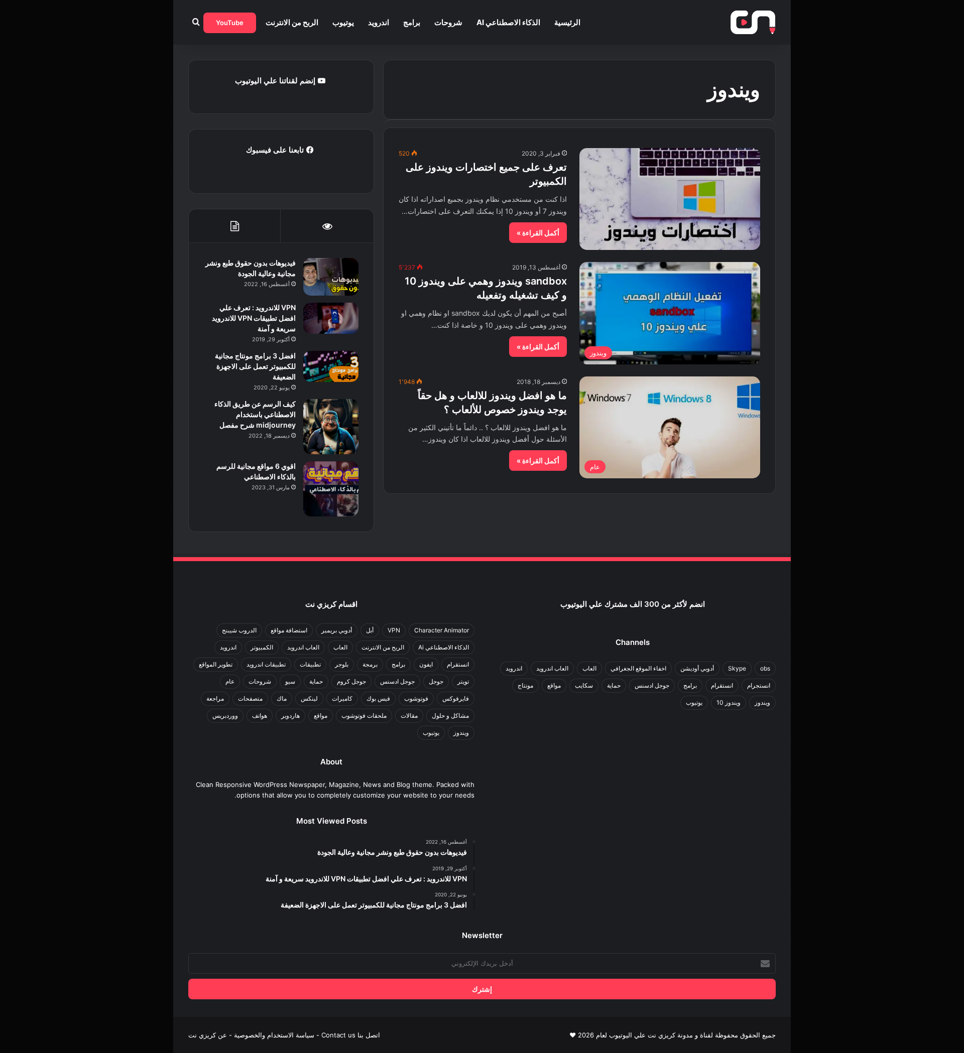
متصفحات (250, 698)
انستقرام (722, 685)
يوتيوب (343, 22)
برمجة (370, 664)
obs (765, 668)
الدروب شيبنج (239, 630)
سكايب (584, 685)
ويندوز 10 (728, 702)
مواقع (554, 685)
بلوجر (341, 664)
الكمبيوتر (262, 647)
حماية (614, 685)
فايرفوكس (455, 698)
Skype (737, 668)
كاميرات (342, 698)
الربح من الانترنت (292, 22)
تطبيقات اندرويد (266, 664)
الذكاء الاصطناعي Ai (508, 22)
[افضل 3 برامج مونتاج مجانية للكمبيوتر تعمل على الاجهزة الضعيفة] (330, 366)
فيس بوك (378, 698)
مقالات (409, 715)
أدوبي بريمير (336, 630)
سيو (290, 681)
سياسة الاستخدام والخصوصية (274, 1035)
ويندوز (762, 702)
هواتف (259, 715)
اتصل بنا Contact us (350, 1035)
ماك (282, 698)
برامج (411, 22)
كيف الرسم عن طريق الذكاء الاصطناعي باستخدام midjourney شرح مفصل (255, 414)
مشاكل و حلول (450, 715)
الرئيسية (567, 22)
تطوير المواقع (215, 664)
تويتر (463, 681)
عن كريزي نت (207, 1035)
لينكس (309, 698)
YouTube (230, 23)
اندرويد (378, 22)
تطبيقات (310, 664)
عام (229, 681)
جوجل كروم (351, 681)
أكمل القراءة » (538, 232)
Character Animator (441, 630)
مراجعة (215, 698)
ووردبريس (225, 715)
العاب (589, 668)
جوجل (436, 681)
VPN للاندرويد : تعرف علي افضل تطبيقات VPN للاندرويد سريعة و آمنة (254, 318)
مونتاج (525, 685)
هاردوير (290, 715)
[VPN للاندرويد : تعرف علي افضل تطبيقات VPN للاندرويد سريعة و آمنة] (330, 318)
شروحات (448, 22)
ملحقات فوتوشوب (364, 715)
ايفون (426, 664)
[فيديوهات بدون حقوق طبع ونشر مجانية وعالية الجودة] (330, 277)
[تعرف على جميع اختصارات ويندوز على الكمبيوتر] (669, 199)
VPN (394, 630)
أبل (370, 630)
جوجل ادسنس (652, 685)
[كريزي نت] (753, 22)
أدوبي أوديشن (697, 668)
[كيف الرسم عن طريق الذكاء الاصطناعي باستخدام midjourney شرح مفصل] (330, 426)
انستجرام (758, 685)
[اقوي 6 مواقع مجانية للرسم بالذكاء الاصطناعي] (330, 488)
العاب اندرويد (552, 668)
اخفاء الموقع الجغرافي (638, 668)
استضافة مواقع (289, 630)
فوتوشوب (416, 698)
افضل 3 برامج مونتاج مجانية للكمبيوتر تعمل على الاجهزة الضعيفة (255, 366)
